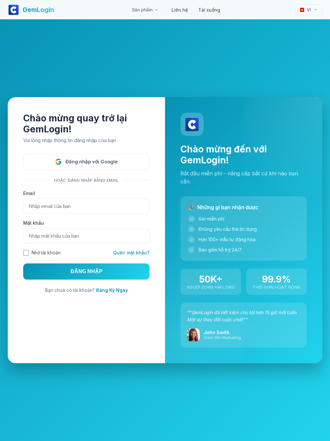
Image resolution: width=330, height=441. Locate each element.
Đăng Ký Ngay (112, 290)
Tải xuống (209, 10)
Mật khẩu (33, 223)
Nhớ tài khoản (46, 252)
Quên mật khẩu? (131, 252)
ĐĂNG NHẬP (86, 271)
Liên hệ (179, 10)
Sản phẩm (142, 9)
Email (29, 193)
